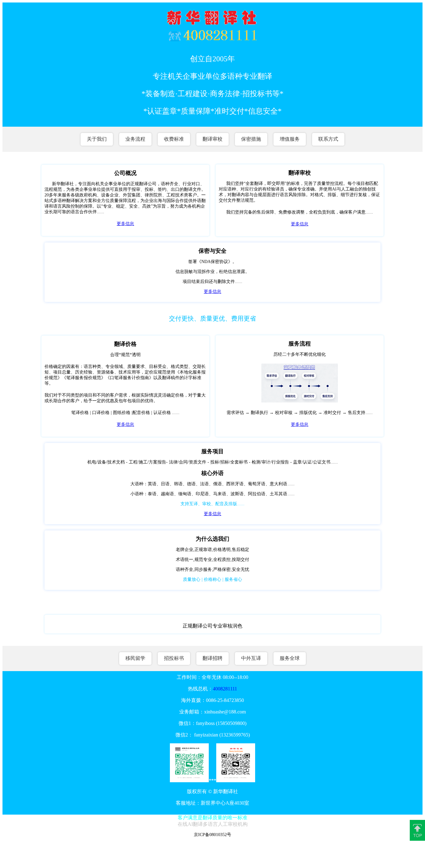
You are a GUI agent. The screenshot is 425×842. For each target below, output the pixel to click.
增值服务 (290, 139)
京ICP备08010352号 (212, 834)
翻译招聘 (212, 658)
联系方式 (328, 139)
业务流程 (135, 139)
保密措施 (251, 139)
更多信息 (125, 223)
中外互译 (251, 658)
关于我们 (97, 139)
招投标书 (174, 658)
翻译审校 (212, 139)
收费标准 (174, 139)
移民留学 (135, 658)
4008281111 (225, 688)
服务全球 (290, 658)
